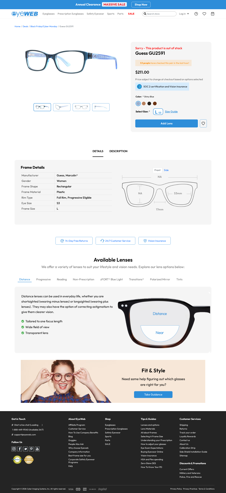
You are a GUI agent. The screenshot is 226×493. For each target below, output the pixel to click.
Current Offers (187, 469)
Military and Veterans (190, 473)
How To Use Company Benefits (83, 432)
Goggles (72, 440)
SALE (131, 13)
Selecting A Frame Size (152, 436)
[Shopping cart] (212, 13)
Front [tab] (158, 170)
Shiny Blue (149, 96)
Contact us (185, 440)
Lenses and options (150, 425)
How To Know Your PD (151, 467)
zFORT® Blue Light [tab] (111, 279)
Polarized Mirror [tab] (160, 279)
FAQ (70, 466)
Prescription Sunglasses (71, 13)
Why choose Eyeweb (78, 448)
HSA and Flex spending (152, 459)
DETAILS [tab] (98, 151)
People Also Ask (76, 444)
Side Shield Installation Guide (193, 451)
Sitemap (184, 455)
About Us (184, 444)
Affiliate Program (76, 425)
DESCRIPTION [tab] (118, 151)
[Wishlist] (204, 13)
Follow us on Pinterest (31, 449)
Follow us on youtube (37, 449)
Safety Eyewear (95, 13)
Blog (70, 436)
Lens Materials (148, 428)
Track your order (188, 432)
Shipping (184, 425)
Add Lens (166, 123)
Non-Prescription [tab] (83, 279)
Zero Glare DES (148, 463)
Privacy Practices (190, 489)
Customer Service (77, 428)
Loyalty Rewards (188, 436)
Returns (183, 428)
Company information (79, 451)
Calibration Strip (187, 448)
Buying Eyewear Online (152, 451)
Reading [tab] (62, 279)
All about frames (149, 432)
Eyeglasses (49, 13)
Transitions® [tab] (136, 279)
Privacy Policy (176, 489)
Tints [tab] (179, 279)
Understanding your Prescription (156, 440)
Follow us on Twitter (25, 449)
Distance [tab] (24, 279)
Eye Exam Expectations (152, 448)
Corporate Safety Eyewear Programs (81, 461)
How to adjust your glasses (153, 444)
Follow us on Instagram (14, 449)
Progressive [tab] (43, 279)
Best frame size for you (79, 455)
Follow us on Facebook (19, 449)
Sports (110, 13)
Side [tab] (166, 170)
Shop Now (141, 4)
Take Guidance (153, 394)
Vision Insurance (149, 455)
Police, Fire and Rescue (191, 477)
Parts (120, 13)
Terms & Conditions (206, 489)
